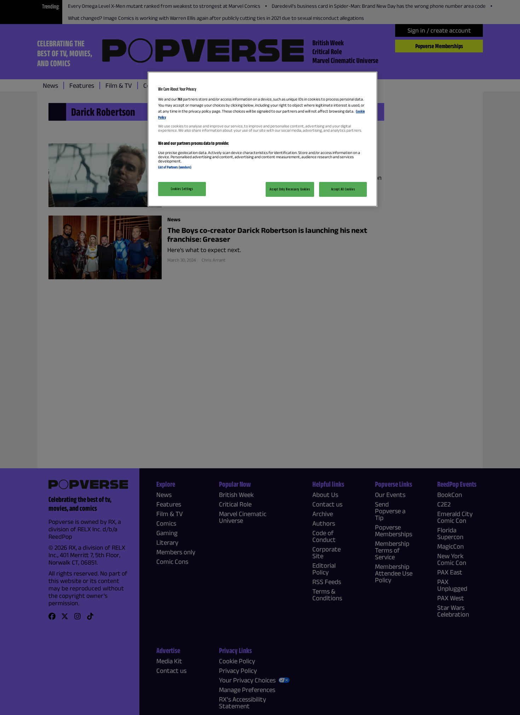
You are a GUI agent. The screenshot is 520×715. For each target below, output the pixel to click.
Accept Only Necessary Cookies (290, 189)
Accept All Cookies (343, 189)
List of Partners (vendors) (174, 167)
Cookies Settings (182, 189)
